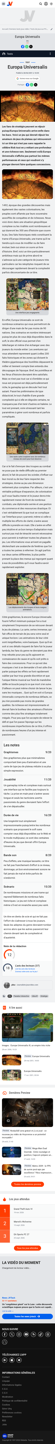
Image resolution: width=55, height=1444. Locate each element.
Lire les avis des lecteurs (25, 969)
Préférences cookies (12, 1412)
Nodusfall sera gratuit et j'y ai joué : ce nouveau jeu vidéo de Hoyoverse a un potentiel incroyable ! (24, 1134)
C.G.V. (5, 1393)
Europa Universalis (27, 37)
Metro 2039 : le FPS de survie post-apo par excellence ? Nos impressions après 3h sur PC (38, 1169)
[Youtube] (26, 1334)
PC (10, 996)
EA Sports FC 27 (21, 1234)
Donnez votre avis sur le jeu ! (26, 971)
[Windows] (19, 1360)
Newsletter (7, 1416)
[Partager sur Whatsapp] (26, 46)
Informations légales (12, 1385)
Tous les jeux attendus (27, 1248)
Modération (7, 1397)
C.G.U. (5, 1389)
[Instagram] (19, 1334)
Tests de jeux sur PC (38, 29)
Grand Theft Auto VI (23, 1209)
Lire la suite (7, 1311)
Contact (6, 1377)
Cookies (6, 1404)
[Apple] (11, 1360)
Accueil (5, 29)
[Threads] (47, 1334)
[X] (11, 1334)
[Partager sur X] (31, 46)
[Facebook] (4, 1334)
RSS (4, 1420)
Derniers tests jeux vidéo (19, 29)
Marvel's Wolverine (22, 1221)
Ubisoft (35, 996)
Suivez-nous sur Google (29, 78)
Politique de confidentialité (14, 1401)
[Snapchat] (4, 1342)
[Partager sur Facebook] (22, 46)
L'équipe (6, 1381)
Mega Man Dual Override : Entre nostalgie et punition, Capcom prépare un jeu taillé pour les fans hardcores (37, 1152)
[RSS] (33, 1334)
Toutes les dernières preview (27, 1184)
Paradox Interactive (21, 996)
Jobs (4, 1424)
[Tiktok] (40, 1334)
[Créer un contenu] (51, 29)
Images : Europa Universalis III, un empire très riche (26, 1045)
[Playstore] (4, 1360)
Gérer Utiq (7, 1408)
